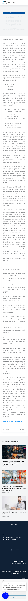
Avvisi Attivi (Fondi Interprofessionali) (14, 12)
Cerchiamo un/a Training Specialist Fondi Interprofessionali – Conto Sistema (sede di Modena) (14, 488)
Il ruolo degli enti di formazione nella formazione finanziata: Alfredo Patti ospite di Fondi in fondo (13, 463)
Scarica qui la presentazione (12, 421)
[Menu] (25, 2)
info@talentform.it (14, 550)
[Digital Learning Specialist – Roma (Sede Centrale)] (14, 502)
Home (24, 578)
